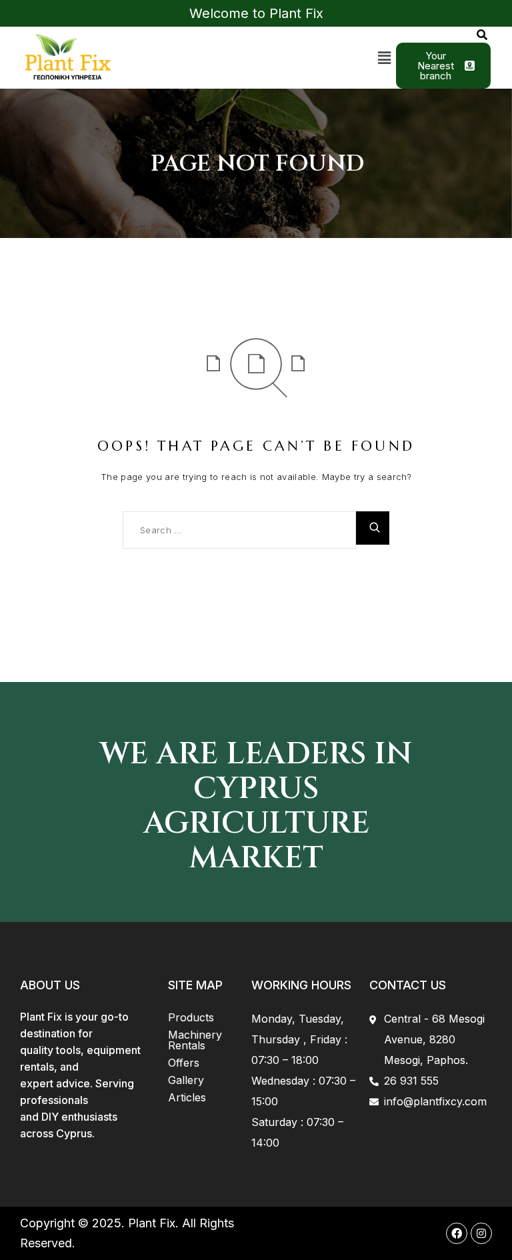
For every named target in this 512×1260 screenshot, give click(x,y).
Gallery (186, 1080)
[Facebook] (456, 1233)
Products (191, 1017)
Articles (187, 1097)
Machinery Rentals (195, 1040)
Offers (183, 1062)
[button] (384, 57)
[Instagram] (481, 1233)
